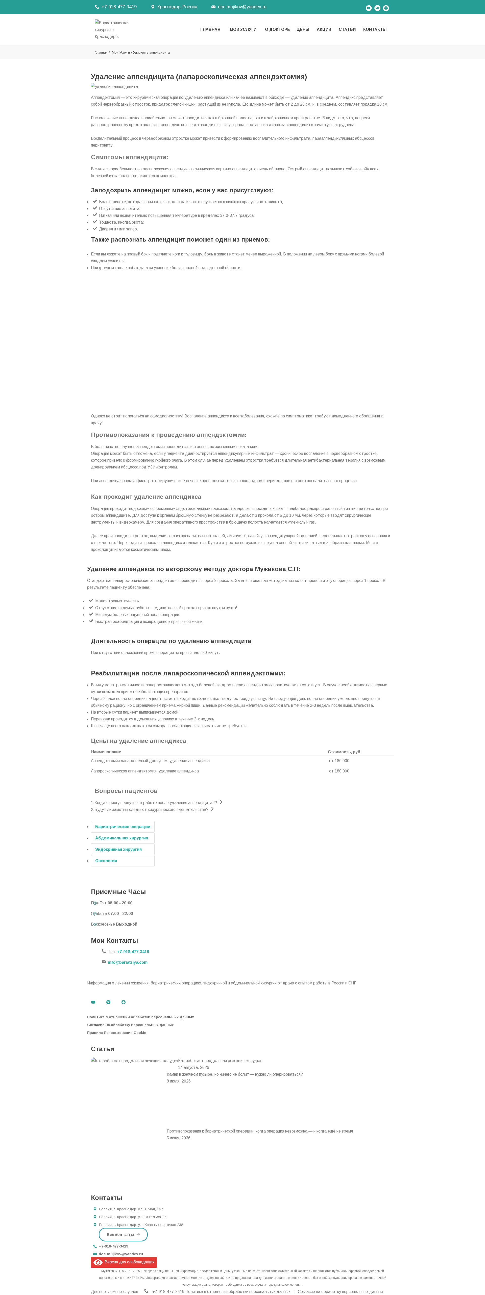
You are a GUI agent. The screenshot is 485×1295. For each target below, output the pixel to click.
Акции (324, 29)
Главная (210, 29)
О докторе (277, 29)
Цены (303, 29)
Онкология (106, 861)
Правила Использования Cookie (116, 1033)
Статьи (347, 29)
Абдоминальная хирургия (121, 838)
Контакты (374, 29)
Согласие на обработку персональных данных (130, 1025)
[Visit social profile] (386, 7)
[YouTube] (369, 7)
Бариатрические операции (122, 827)
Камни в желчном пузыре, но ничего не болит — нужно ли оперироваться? (235, 1074)
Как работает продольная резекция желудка (219, 1060)
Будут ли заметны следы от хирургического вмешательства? (149, 809)
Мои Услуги (243, 29)
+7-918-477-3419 (119, 6)
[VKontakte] (377, 7)
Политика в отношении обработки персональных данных (140, 1017)
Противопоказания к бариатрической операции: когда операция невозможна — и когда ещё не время (260, 1131)
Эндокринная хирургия (118, 849)
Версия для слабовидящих (128, 1262)
